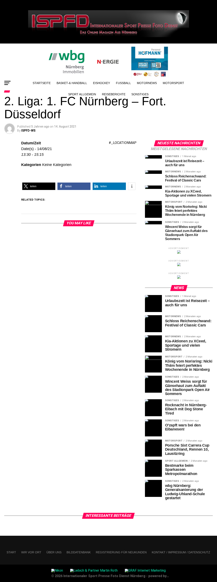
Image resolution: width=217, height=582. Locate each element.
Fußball (123, 83)
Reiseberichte (113, 94)
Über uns (53, 552)
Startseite (42, 83)
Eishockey (101, 83)
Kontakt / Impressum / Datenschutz (181, 552)
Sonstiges (140, 94)
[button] (38, 186)
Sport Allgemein (82, 94)
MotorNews (147, 83)
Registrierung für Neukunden (121, 552)
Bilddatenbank (79, 552)
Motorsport (173, 83)
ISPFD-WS (28, 130)
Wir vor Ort (31, 552)
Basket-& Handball (72, 83)
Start (11, 552)
